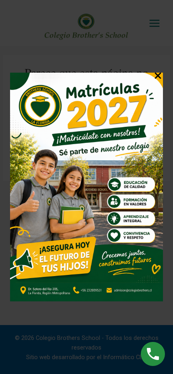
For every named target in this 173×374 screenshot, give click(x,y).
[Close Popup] (158, 77)
